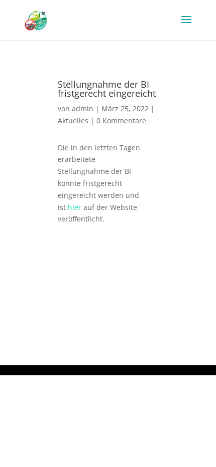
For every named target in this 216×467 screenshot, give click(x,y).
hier (74, 207)
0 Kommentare (121, 120)
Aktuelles (73, 120)
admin (82, 108)
